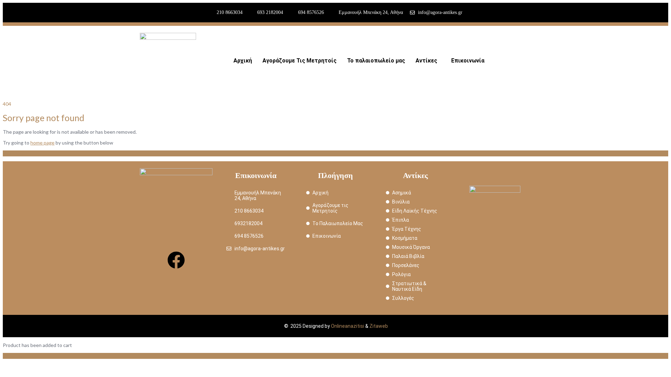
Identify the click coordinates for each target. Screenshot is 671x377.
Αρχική (242, 60)
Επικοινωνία (467, 60)
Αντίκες (426, 60)
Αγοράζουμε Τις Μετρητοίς (299, 60)
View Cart (14, 356)
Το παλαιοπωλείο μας (376, 60)
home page (42, 143)
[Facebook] (176, 260)
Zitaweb (378, 326)
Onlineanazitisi (347, 326)
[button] (428, 61)
